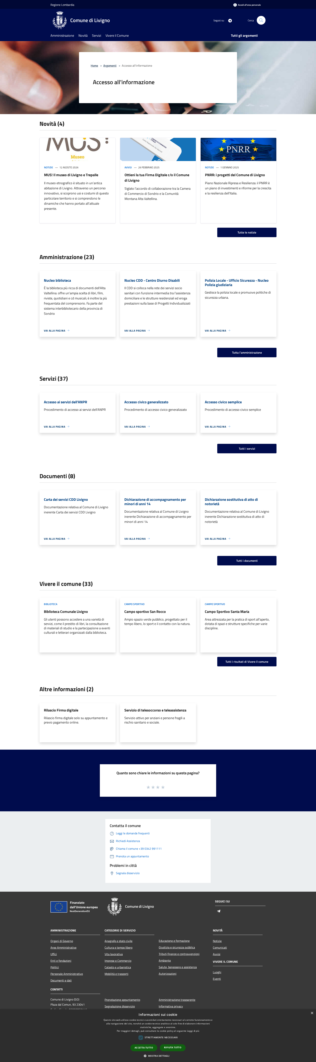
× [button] (312, 1013)
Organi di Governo (61, 941)
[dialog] (158, 1035)
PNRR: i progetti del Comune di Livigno (235, 175)
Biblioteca (50, 604)
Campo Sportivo (134, 604)
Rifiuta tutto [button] (172, 1047)
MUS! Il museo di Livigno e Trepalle (71, 175)
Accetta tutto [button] (144, 1047)
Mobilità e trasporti (116, 974)
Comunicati (220, 947)
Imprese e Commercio (118, 960)
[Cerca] (261, 20)
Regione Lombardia (62, 5)
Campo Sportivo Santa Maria (227, 611)
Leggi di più (193, 1030)
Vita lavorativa (114, 954)
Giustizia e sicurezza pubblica (177, 947)
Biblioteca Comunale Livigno (66, 611)
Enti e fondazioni (60, 960)
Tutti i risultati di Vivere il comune (246, 661)
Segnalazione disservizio (120, 1006)
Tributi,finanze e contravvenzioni (179, 954)
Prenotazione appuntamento (122, 1000)
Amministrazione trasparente (177, 1000)
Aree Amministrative (63, 947)
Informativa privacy (171, 1006)
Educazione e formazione (174, 941)
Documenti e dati (61, 980)
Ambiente (165, 960)
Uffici (53, 954)
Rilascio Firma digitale (61, 710)
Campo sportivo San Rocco (145, 611)
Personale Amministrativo (66, 974)
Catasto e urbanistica (118, 967)
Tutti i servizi (247, 448)
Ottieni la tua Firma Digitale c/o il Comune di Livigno (157, 177)
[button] (157, 1056)
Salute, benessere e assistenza (178, 967)
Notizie (48, 167)
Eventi (217, 979)
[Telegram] (228, 20)
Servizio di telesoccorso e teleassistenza (155, 710)
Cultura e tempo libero (118, 947)
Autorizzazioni (167, 973)
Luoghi (217, 972)
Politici (54, 967)
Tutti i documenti (247, 560)
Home (94, 65)
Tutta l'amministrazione (247, 352)
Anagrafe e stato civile (118, 941)
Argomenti (109, 65)
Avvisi (128, 167)
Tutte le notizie (247, 232)
